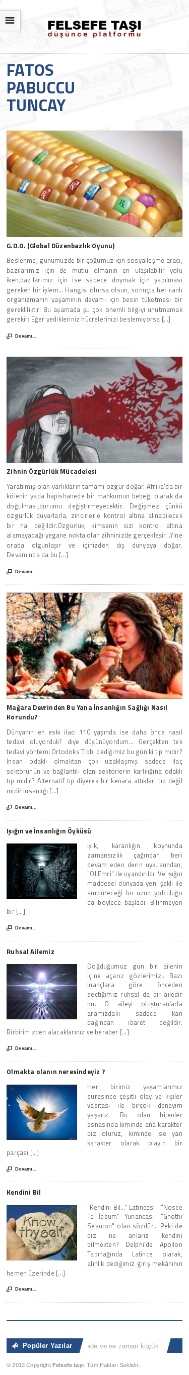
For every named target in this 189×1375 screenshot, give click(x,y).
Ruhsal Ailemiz (30, 951)
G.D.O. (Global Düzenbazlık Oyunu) (60, 246)
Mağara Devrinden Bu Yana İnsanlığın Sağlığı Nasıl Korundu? (87, 712)
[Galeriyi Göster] (94, 135)
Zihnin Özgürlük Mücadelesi (52, 471)
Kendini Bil (24, 1192)
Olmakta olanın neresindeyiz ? (56, 1072)
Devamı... (22, 336)
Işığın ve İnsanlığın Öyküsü (49, 831)
